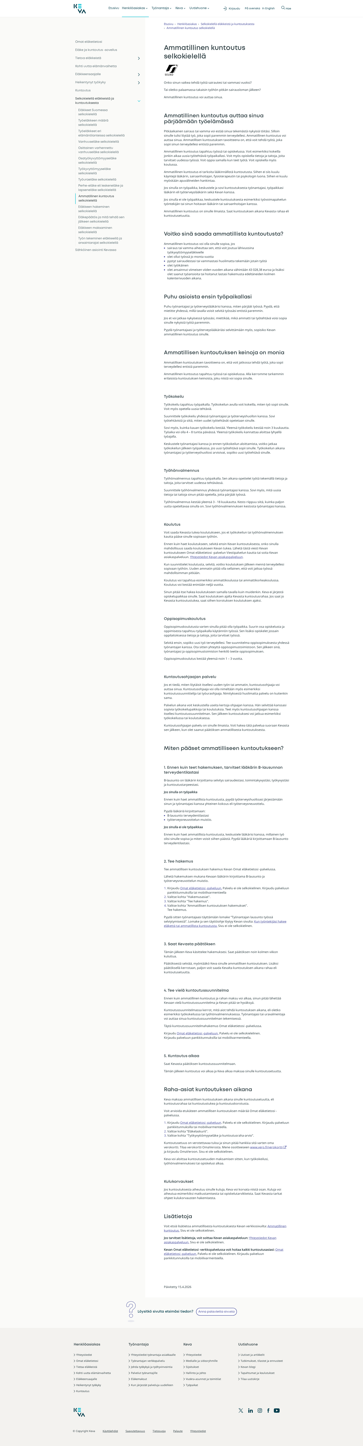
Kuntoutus (83, 90)
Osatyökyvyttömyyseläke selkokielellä (97, 160)
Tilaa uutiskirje (250, 1379)
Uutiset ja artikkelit (252, 1354)
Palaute (178, 1431)
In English (268, 8)
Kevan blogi (248, 1367)
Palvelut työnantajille (144, 1373)
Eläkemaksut (139, 1379)
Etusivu (114, 8)
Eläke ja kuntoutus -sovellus (96, 50)
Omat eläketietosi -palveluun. (201, 888)
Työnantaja (160, 8)
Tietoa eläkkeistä (88, 58)
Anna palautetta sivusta (216, 1311)
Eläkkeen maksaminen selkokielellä (95, 230)
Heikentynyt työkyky (90, 82)
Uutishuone (198, 8)
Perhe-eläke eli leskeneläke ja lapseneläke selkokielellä (100, 188)
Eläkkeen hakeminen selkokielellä (93, 209)
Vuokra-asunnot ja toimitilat (203, 1379)
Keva (179, 8)
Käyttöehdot (110, 1431)
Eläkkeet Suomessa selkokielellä (93, 112)
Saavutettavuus (135, 1431)
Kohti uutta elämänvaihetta (96, 66)
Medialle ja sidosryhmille (202, 1361)
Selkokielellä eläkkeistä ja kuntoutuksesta (94, 100)
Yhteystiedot (84, 1354)
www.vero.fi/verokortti (266, 1147)
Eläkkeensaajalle (88, 74)
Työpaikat (192, 1385)
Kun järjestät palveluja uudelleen (152, 1385)
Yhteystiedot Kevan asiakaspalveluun (216, 557)
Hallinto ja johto (196, 1373)
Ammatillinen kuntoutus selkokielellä (96, 198)
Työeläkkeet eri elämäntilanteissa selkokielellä (101, 133)
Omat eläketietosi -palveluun (200, 1123)
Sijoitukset (192, 1367)
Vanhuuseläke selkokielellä (98, 141)
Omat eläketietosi (88, 41)
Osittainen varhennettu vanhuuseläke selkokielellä (98, 150)
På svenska (252, 8)
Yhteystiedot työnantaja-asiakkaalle (153, 1354)
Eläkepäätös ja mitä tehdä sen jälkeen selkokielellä (101, 219)
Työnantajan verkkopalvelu (148, 1361)
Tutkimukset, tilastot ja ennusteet (262, 1361)
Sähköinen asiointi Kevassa (95, 250)
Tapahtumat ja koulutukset (258, 1373)
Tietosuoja (159, 1431)
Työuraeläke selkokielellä (97, 179)
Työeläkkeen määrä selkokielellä (93, 122)
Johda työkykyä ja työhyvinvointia (151, 1367)
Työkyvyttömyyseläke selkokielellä (94, 171)
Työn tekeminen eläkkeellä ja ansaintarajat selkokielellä (100, 240)
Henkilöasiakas (133, 8)
